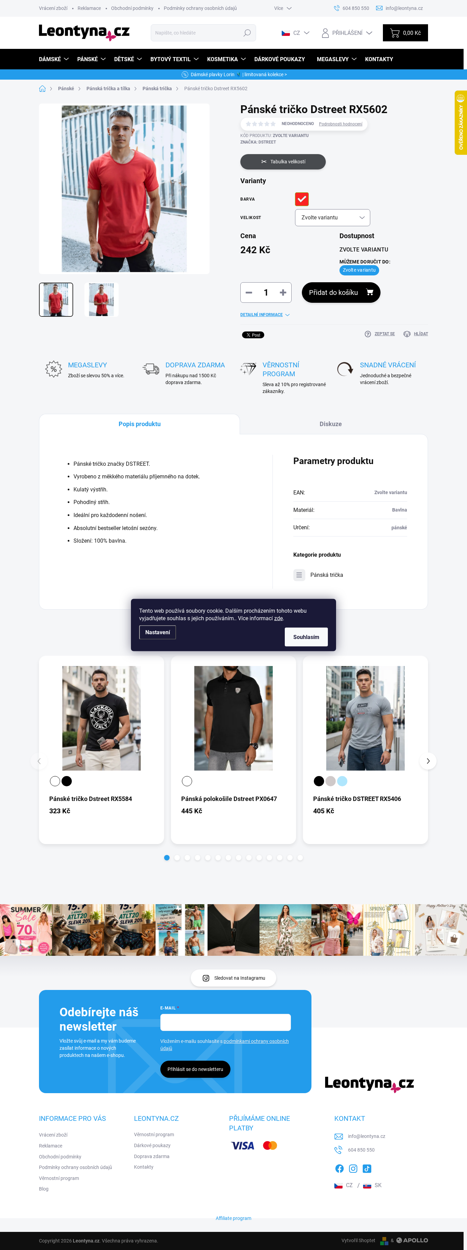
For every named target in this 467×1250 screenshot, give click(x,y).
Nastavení (157, 632)
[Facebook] (339, 1167)
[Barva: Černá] (67, 781)
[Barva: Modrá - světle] (342, 781)
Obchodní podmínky (132, 8)
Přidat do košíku (333, 292)
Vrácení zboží (53, 8)
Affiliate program (233, 1218)
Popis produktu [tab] (140, 423)
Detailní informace (261, 314)
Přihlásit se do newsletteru (195, 1069)
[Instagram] (353, 1167)
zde (278, 618)
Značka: (258, 142)
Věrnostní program (59, 1178)
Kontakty (144, 1167)
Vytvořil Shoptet (358, 1240)
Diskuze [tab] (331, 423)
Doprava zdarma (152, 1156)
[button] (167, 858)
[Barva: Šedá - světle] (330, 781)
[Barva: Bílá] (55, 781)
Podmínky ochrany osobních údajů (200, 8)
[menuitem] (54, 59)
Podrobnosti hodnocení (340, 124)
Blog (44, 1189)
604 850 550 (361, 1150)
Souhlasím (306, 637)
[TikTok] (367, 1167)
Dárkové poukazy (152, 1145)
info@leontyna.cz (366, 1136)
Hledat (247, 33)
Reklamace (89, 8)
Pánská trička (326, 575)
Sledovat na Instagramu (239, 978)
